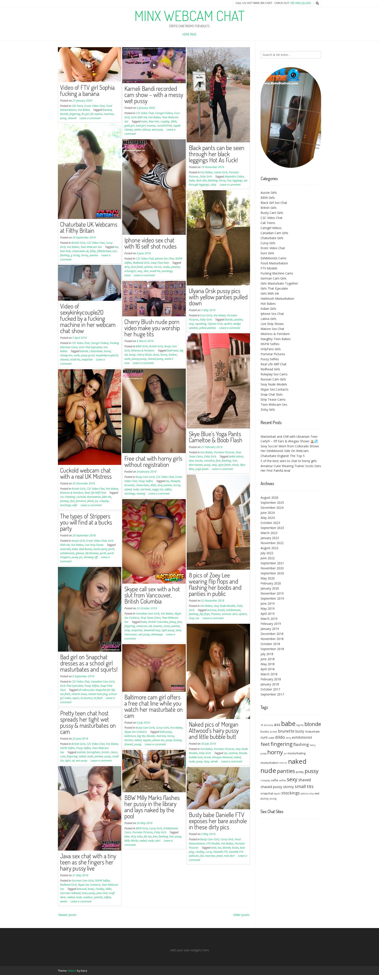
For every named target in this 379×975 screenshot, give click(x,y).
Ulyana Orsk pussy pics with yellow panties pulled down (218, 297)
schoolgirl (130, 271)
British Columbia (158, 622)
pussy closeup (174, 740)
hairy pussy (88, 893)
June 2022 (268, 558)
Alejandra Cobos (234, 176)
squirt (75, 698)
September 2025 (272, 502)
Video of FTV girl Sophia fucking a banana (87, 90)
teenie (63, 901)
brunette (129, 485)
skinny (288, 786)
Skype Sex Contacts (135, 732)
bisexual (81, 889)
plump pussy (139, 359)
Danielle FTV (220, 852)
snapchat (87, 359)
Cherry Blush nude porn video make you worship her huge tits (152, 328)
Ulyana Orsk (215, 324)
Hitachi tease (79, 694)
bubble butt (195, 757)
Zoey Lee (194, 618)
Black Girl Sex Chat (274, 203)
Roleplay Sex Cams (274, 374)
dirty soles (137, 836)
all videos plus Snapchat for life (96, 690)
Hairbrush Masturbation (277, 298)
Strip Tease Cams (151, 618)
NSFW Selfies (67, 748)
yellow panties (207, 328)
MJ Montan (91, 553)
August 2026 (269, 497)
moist (166, 626)
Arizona (211, 610)
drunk (207, 757)
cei (61, 497)
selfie (274, 780)
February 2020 (271, 583)
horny (222, 180)
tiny (311, 793)
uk (73, 760)
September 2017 (272, 694)
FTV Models (213, 843)
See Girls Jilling (300, 3)
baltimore (130, 736)
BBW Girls (142, 346)
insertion (109, 114)
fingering (75, 114)
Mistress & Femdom (142, 350)
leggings (237, 180)
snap (127, 630)
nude (77, 355)
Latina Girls (220, 172)
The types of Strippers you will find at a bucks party (86, 522)
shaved (72, 118)
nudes (166, 267)
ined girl (140, 125)
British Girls (78, 243)
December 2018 (272, 634)
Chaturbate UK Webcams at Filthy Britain (88, 227)
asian (144, 121)
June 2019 (268, 603)
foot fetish (137, 267)
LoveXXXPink (164, 125)
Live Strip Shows (94, 545)
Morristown (196, 465)
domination (94, 497)
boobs (198, 460)
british (105, 752)
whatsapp (157, 634)
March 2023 (269, 533)
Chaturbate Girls (272, 238)
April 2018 (268, 669)
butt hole (65, 251)
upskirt (228, 324)
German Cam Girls (83, 880)
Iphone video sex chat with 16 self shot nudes (150, 243)
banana (107, 110)
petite (137, 129)
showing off (91, 557)
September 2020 (272, 573)
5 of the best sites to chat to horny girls (289, 461)
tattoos (146, 129)
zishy (213, 184)
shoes (235, 465)
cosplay (165, 121)
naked (128, 489)
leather (173, 355)
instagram (66, 355)
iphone (148, 267)
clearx (114, 752)
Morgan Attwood (222, 757)
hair (234, 460)
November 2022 (272, 543)
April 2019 (268, 613)
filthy (93, 251)
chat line (161, 736)
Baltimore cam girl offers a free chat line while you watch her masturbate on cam (153, 706)
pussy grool (88, 355)
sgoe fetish (224, 465)
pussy (63, 118)
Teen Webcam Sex (91, 247)
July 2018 (267, 654)
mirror (158, 267)
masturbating (297, 753)
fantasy (64, 501)
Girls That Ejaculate (90, 347)
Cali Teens (77, 106)
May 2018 (268, 664)
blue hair (154, 121)
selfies (168, 489)
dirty (127, 267)
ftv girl (85, 114)
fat (202, 856)
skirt (157, 840)
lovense (151, 125)
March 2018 (269, 674)
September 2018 (272, 649)
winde (214, 761)
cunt (62, 756)
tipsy (206, 761)
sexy (139, 271)
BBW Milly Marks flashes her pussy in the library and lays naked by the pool (152, 807)
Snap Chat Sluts (160, 263)
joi (96, 501)
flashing (213, 180)
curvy (209, 852)
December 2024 (272, 507)
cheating (70, 497)
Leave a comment (90, 118)
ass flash (65, 694)
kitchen (128, 740)
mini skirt (229, 856)
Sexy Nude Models (224, 606)
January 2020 (270, 588)
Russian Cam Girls (273, 379)
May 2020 (268, 578)
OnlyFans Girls (271, 349)
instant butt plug (98, 694)
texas (127, 275)
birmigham (93, 752)
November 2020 (272, 568)
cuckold (81, 497)
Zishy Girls (206, 176)
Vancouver (130, 634)
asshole (233, 753)
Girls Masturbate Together (279, 283)
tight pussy (168, 630)
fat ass (148, 836)
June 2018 (268, 659)
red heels (145, 489)
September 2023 (272, 528)
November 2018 (272, 639)
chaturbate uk (80, 251)
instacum (141, 626)
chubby (99, 889)
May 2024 (268, 518)
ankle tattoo (236, 456)
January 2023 (270, 538)
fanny (172, 622)
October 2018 (270, 644)
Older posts (241, 915)
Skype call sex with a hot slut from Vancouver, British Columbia (152, 595)
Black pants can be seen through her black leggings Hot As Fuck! (216, 154)
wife (74, 505)
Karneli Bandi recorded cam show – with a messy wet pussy (153, 94)
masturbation (270, 763)
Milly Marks (131, 840)
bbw (126, 836)
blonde (64, 114)
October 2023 (270, 523)
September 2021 (272, 563)
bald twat (172, 350)
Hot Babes (84, 110)
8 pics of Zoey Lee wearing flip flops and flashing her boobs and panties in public (215, 584)
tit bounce (86, 698)
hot (229, 180)
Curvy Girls (162, 727)
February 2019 (271, 624)
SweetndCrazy (152, 630)
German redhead (70, 893)
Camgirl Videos (164, 113)
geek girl (129, 125)
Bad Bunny (85, 549)
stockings (167, 271)
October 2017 (270, 689)
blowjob (175, 481)
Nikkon (72, 971)
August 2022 (269, 548)
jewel (219, 856)
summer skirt (229, 614)
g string (75, 255)
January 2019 (270, 629)
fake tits (106, 497)
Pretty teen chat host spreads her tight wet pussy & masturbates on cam (88, 722)
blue (191, 460)
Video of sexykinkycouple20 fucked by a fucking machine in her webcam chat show (88, 318)
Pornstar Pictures (224, 452)
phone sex (158, 740)
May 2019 (268, 608)
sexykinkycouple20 (107, 355)
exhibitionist (233, 610)
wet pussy (157, 129)
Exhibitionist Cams (273, 258)
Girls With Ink (139, 117)
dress (156, 355)
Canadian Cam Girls (147, 613)
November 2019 (272, 593)
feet (218, 460)
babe (192, 180)
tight (67, 760)
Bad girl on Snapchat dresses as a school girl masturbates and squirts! (89, 663)
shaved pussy (155, 359)
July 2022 (267, 553)
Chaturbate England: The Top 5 (283, 456)
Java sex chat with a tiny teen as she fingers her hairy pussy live (88, 862)
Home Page (189, 34)
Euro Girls (206, 315)
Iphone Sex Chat (164, 258)
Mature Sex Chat (272, 329)
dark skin (201, 180)
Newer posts (67, 915)
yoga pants (202, 469)
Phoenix (215, 614)
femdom (81, 501)
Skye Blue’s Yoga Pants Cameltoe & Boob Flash (215, 437)
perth (103, 553)
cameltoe (209, 460)
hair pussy (175, 836)
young (137, 744)
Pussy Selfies (145, 481)
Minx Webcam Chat (189, 16)
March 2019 (269, 619)
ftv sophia (96, 114)
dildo (174, 121)
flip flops (205, 614)
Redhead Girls (141, 263)
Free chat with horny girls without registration (153, 461)
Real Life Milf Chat (95, 493)
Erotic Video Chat (94, 106)
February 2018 (271, 679)
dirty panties (164, 485)
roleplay (104, 501)
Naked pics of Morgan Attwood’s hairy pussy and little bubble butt (214, 730)
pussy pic (77, 557)
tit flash (98, 698)
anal (213, 848)
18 (262, 725)
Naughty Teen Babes (276, 339)
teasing (141, 493)
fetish (90, 501)
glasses (80, 553)
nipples (147, 740)
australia (65, 549)
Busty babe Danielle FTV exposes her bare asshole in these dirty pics (218, 821)
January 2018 (270, 684)
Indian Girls (268, 308)
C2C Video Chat (145, 113)
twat (178, 630)
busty (132, 355)
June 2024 (268, 513)
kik (150, 626)
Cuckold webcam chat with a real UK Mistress (86, 473)
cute (271, 738)
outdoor (88, 897)
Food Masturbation (274, 263)
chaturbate (96, 351)
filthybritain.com (107, 251)
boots (235, 848)
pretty (300, 772)
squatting (200, 324)
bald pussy (165, 732)
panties (93, 255)
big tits (141, 736)
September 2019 (272, 598)
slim (146, 271)
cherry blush (144, 355)
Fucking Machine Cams (277, 273)
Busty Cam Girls (145, 477)
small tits (155, 271)
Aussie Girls (78, 541)
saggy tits (157, 489)
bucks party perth (104, 549)
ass (116, 247)
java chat (102, 893)
